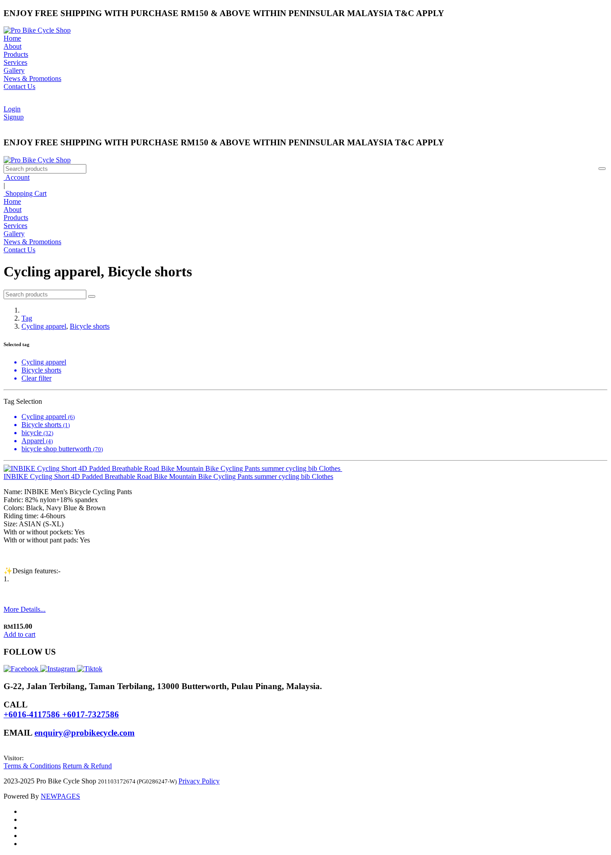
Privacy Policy (199, 781)
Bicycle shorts (90, 326)
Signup (14, 117)
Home (12, 38)
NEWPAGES (60, 796)
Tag (26, 318)
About (12, 46)
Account (17, 177)
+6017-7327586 (90, 714)
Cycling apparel (43, 326)
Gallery (14, 70)
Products (16, 54)
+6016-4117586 (33, 714)
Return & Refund (87, 766)
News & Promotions (32, 78)
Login (12, 109)
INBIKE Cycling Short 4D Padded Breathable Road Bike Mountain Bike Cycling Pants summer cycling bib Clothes (168, 476)
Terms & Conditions (32, 766)
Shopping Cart (25, 193)
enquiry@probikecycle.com (84, 732)
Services (15, 62)
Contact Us (19, 86)
